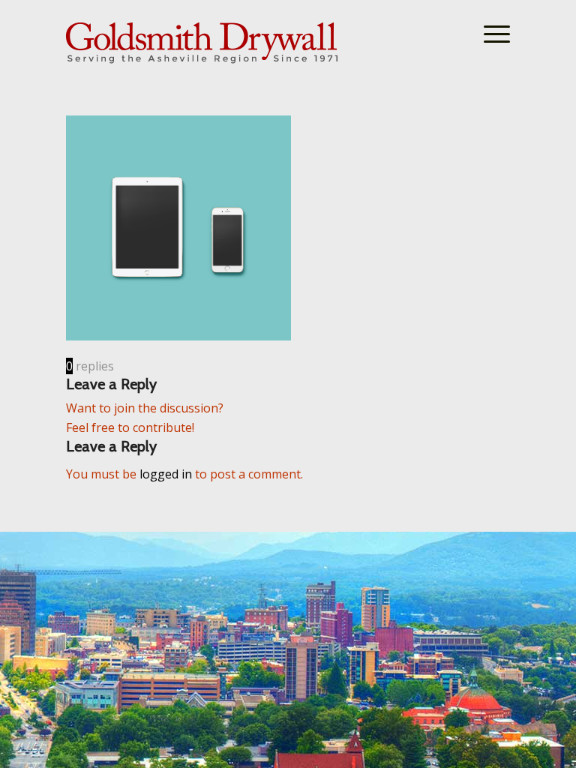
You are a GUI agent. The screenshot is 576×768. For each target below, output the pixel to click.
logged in (166, 474)
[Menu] (489, 34)
